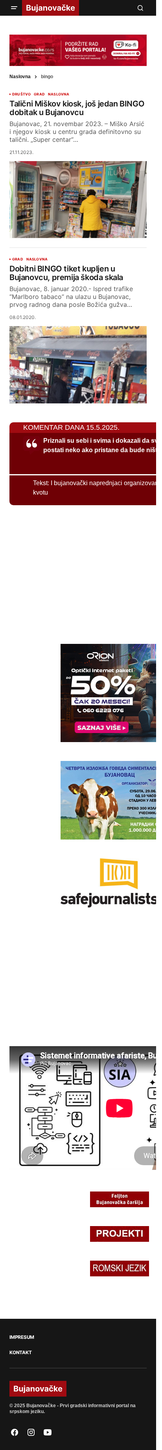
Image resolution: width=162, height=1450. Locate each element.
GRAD (39, 94)
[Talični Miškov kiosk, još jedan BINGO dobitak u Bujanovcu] (78, 199)
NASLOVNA (58, 94)
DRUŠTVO (21, 94)
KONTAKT (20, 1352)
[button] (14, 8)
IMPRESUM (21, 1337)
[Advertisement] (68, 573)
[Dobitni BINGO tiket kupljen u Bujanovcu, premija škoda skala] (78, 364)
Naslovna (20, 76)
